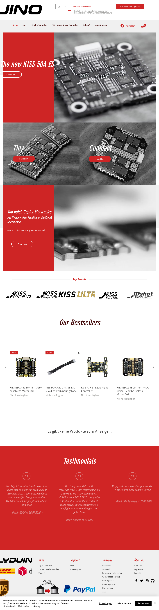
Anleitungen (75, 569)
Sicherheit (106, 565)
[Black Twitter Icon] (142, 581)
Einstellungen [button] (105, 603)
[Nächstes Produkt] (154, 367)
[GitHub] (152, 581)
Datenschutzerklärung (29, 606)
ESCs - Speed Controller (49, 569)
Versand (105, 569)
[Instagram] (147, 581)
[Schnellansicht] (97, 367)
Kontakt (137, 573)
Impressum (139, 569)
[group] (79, 376)
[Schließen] (155, 603)
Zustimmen (143, 603)
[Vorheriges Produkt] (5, 367)
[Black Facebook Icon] (136, 581)
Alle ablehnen (124, 603)
